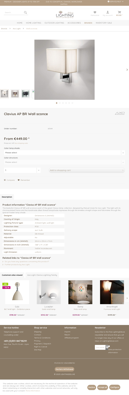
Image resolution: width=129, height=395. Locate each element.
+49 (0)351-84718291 (15, 340)
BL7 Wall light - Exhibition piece (17, 309)
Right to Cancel (40, 347)
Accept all (102, 387)
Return (67, 335)
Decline (91, 387)
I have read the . (115, 349)
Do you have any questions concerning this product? (26, 261)
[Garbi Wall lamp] (48, 292)
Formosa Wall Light (112, 309)
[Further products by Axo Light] (120, 116)
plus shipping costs (21, 143)
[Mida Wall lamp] (80, 292)
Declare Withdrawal (64, 369)
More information (33, 391)
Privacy (37, 341)
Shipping (37, 332)
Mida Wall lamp (80, 309)
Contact (37, 335)
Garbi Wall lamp (48, 309)
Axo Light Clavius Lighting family (42, 275)
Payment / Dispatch (42, 344)
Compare (10, 180)
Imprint (67, 332)
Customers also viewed (12, 275)
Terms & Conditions (42, 338)
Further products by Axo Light (17, 264)
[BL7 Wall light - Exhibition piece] (17, 292)
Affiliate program (71, 338)
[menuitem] (16, 12)
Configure (114, 387)
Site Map (37, 350)
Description (7, 197)
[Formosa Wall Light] (111, 292)
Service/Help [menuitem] (115, 2)
